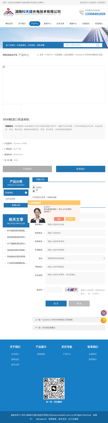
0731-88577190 (104, 313)
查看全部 (16, 205)
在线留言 (92, 2)
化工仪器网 (73, 419)
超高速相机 (69, 55)
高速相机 (58, 55)
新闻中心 (47, 23)
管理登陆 (52, 419)
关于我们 (22, 23)
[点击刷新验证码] (71, 290)
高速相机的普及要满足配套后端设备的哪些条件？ (17, 256)
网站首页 (9, 23)
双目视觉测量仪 (48, 328)
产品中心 (34, 23)
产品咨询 (27, 169)
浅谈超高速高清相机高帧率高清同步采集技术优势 (17, 250)
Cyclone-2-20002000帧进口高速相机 (57, 320)
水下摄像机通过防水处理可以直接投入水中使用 (17, 243)
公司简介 (15, 354)
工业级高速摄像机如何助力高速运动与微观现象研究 (17, 263)
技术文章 (60, 23)
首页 (41, 55)
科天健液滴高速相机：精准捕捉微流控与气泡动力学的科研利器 (17, 230)
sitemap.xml (41, 419)
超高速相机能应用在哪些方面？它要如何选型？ (17, 237)
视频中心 (73, 23)
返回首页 (83, 2)
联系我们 (101, 2)
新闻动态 (15, 359)
